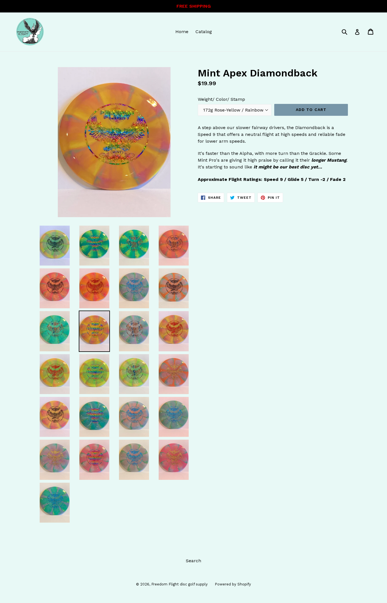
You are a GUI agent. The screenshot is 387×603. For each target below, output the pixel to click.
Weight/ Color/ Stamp (221, 99)
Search (193, 560)
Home (181, 31)
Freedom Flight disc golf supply (179, 584)
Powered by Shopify (233, 584)
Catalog (203, 31)
